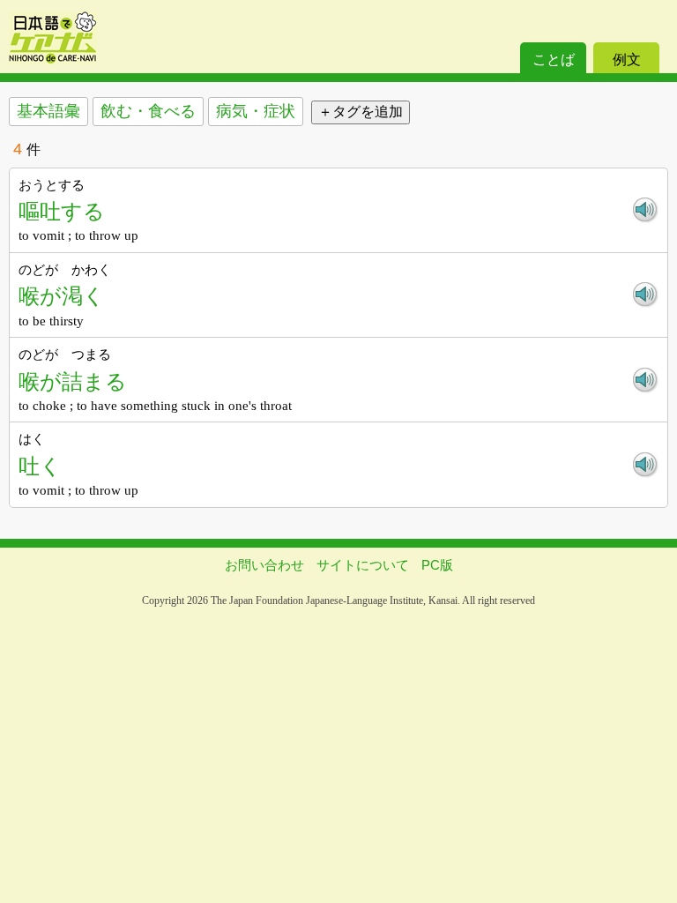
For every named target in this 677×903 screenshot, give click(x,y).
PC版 (437, 564)
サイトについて (362, 564)
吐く (40, 466)
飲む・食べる (148, 111)
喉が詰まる (73, 381)
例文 (627, 59)
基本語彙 (48, 111)
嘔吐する (62, 211)
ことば (553, 59)
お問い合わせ (264, 564)
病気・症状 (255, 111)
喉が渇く (62, 296)
